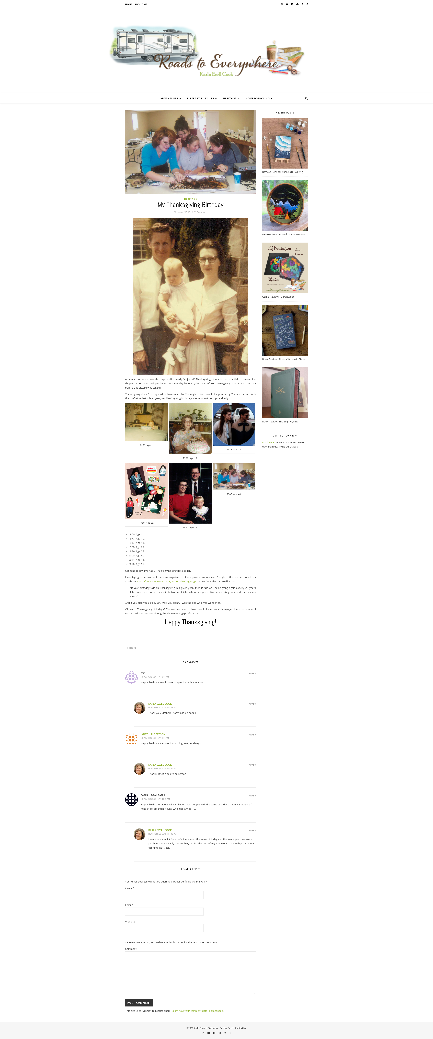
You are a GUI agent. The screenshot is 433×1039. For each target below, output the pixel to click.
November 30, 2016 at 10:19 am (155, 799)
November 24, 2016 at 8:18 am (162, 707)
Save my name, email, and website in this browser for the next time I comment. (171, 942)
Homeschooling (258, 98)
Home (128, 4)
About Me (141, 4)
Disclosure (268, 442)
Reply (252, 673)
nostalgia (131, 647)
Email (129, 905)
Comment (130, 948)
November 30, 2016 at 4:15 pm (162, 834)
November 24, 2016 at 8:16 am (155, 677)
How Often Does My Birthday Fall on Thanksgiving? (166, 581)
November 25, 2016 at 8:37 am (162, 768)
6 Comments (201, 212)
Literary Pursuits (200, 98)
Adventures (169, 98)
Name (129, 888)
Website (130, 921)
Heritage (229, 98)
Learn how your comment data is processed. (198, 1010)
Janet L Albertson (153, 734)
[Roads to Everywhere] (216, 50)
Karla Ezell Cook (160, 703)
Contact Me (241, 1028)
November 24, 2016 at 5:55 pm (155, 738)
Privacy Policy (227, 1028)
